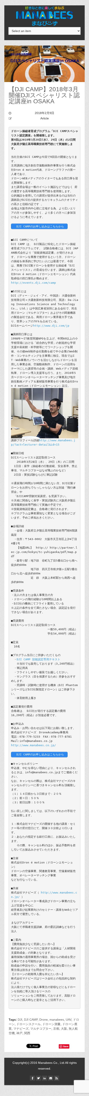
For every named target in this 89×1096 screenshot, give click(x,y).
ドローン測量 (51, 1024)
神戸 (19, 1033)
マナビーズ (21, 1028)
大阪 (64, 1028)
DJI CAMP (31, 1019)
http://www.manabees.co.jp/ (33, 745)
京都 (56, 1028)
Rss (56, 1078)
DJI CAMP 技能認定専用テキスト (38, 659)
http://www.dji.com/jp (51, 325)
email (50, 1078)
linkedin (44, 1078)
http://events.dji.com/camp (33, 282)
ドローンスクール (28, 1024)
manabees (56, 1019)
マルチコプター (40, 1028)
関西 (27, 1033)
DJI (20, 1019)
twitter (38, 1078)
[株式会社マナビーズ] (44, 16)
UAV (68, 1019)
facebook (32, 1078)
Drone (43, 1019)
